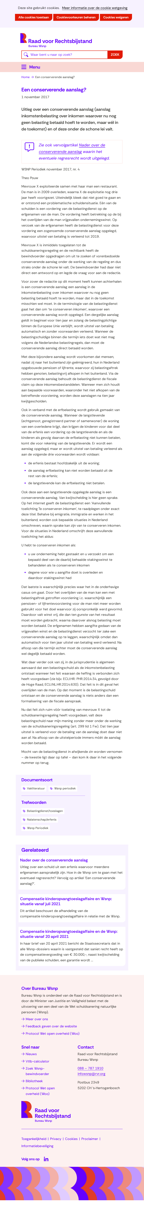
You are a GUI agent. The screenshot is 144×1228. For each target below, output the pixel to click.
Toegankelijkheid (33, 1139)
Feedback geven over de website (51, 1026)
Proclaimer (89, 1139)
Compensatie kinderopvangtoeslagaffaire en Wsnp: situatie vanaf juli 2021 (66, 901)
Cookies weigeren (116, 17)
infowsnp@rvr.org (91, 1073)
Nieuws (31, 1054)
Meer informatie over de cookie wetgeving (95, 8)
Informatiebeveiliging (37, 1146)
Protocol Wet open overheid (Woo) (53, 1033)
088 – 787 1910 (90, 1068)
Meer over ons (37, 1019)
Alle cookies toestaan (33, 17)
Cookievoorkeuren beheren (76, 17)
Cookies (71, 1139)
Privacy (55, 1139)
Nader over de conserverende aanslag (54, 860)
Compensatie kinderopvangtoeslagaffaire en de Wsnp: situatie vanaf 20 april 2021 (69, 934)
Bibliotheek (34, 1081)
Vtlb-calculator (37, 1061)
